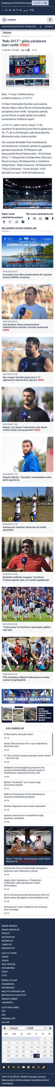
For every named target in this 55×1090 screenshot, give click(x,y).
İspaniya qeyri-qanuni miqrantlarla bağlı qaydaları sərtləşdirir (23, 816)
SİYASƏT (6, 933)
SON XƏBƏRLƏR (15, 728)
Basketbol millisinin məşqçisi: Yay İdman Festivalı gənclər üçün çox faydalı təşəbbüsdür (26, 578)
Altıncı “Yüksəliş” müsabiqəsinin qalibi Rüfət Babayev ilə (28, 860)
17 (8, 1051)
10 (8, 1047)
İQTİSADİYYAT (8, 937)
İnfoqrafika (8, 968)
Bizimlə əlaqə (9, 980)
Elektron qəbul (10, 1007)
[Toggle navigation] (49, 20)
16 (51, 1047)
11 (17, 1047)
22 (44, 1051)
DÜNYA (5, 960)
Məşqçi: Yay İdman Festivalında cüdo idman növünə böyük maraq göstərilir (25, 428)
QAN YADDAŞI (8, 964)
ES (20, 10)
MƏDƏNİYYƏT (8, 948)
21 (38, 1051)
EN (10, 10)
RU (6, 10)
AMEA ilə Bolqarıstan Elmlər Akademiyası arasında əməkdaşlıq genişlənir (24, 795)
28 (38, 1056)
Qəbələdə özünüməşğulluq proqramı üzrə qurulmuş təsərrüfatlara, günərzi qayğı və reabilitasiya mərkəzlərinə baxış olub (24, 770)
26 (23, 1056)
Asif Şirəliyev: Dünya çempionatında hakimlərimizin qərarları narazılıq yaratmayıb (25, 327)
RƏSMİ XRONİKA (9, 926)
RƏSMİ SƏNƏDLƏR (10, 929)
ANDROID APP (8, 1018)
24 (8, 1056)
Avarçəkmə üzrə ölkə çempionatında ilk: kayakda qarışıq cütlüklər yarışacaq (27, 276)
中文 (32, 10)
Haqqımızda (8, 984)
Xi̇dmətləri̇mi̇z (9, 999)
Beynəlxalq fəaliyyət (14, 995)
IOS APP (5, 1022)
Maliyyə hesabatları (13, 991)
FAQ (4, 1011)
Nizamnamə (8, 987)
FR (17, 10)
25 (17, 1056)
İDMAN (7, 32)
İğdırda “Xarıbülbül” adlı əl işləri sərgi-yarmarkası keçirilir (22, 783)
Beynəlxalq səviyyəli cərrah (18, 734)
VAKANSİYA (7, 1002)
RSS (4, 1015)
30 (51, 1056)
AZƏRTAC (27, 98)
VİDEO (5, 971)
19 (23, 1051)
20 (31, 1051)
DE (14, 10)
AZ (3, 10)
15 (44, 1047)
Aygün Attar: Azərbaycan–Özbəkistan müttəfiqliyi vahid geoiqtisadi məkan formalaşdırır (22, 883)
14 (38, 1047)
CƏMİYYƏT (7, 944)
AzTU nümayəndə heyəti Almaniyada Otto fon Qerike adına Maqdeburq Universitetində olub (26, 896)
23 (51, 1051)
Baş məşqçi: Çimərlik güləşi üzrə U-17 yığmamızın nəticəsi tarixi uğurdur (23, 378)
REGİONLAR (7, 941)
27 (31, 1056)
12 (23, 1047)
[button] (27, 66)
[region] (28, 824)
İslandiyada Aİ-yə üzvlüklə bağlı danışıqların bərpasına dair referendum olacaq (25, 869)
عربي (25, 10)
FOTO (4, 975)
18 (17, 1051)
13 (31, 1047)
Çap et (24, 50)
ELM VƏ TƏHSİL (9, 953)
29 (44, 1056)
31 (8, 1060)
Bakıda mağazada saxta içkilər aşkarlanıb (25, 806)
